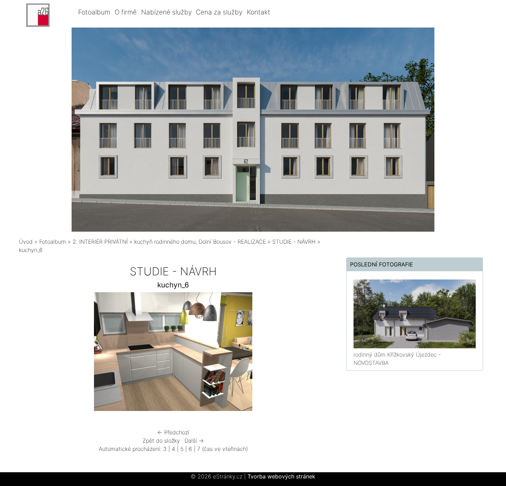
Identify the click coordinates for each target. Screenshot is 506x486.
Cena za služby (219, 12)
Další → (194, 440)
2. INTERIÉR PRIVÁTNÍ (100, 241)
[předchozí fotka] (30, 353)
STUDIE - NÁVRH (294, 241)
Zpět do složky (161, 440)
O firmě (126, 12)
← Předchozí (173, 432)
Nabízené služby (166, 12)
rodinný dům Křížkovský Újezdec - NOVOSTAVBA (397, 358)
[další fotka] (316, 353)
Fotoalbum (94, 12)
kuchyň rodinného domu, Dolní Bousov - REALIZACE (200, 241)
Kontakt (258, 12)
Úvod (26, 241)
